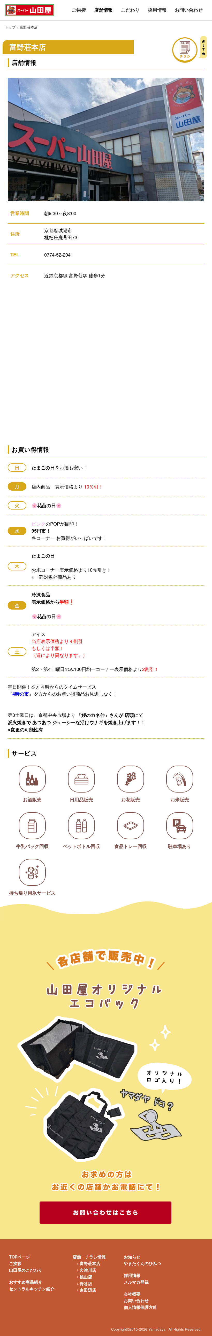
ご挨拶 (79, 9)
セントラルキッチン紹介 (32, 1289)
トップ (10, 27)
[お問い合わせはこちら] (105, 1212)
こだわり (130, 9)
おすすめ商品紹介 (25, 1282)
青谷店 (86, 1284)
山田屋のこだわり (25, 1270)
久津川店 (88, 1270)
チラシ (197, 49)
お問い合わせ (189, 9)
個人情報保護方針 (140, 1307)
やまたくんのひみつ (142, 1263)
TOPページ (19, 1257)
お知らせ (132, 1257)
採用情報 (157, 9)
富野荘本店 (90, 1263)
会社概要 (132, 1294)
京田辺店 (88, 1290)
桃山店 (86, 1277)
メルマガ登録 (136, 1282)
